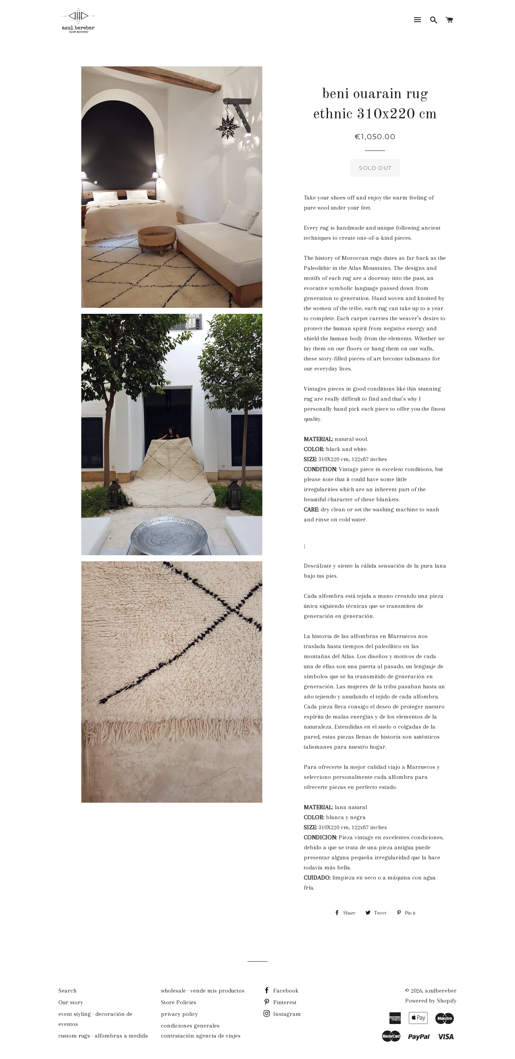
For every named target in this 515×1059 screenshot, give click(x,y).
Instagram (286, 1014)
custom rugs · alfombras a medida (103, 1035)
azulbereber (441, 990)
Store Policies (178, 1002)
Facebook (285, 990)
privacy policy (179, 1014)
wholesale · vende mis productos (203, 990)
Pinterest (284, 1002)
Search (67, 990)
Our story (70, 1002)
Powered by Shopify (431, 1000)
